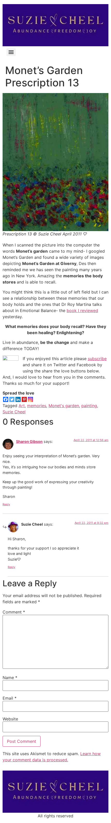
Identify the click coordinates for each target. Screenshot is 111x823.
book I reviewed (82, 310)
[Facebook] (5, 399)
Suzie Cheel (14, 411)
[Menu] (11, 52)
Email (10, 698)
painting (89, 405)
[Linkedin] (18, 399)
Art (22, 405)
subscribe (97, 358)
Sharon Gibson (29, 441)
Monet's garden (64, 405)
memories (36, 405)
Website (10, 719)
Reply (6, 504)
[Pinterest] (24, 399)
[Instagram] (30, 399)
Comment (14, 612)
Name (10, 677)
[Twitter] (11, 399)
